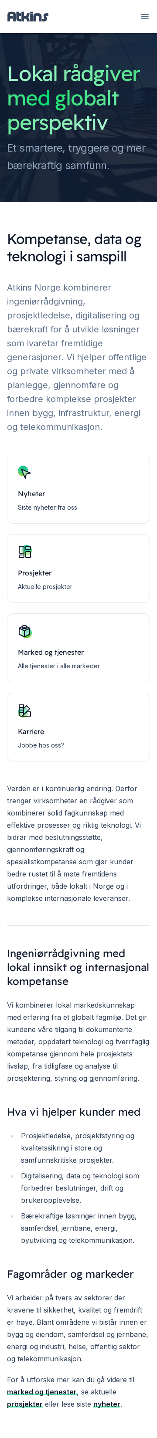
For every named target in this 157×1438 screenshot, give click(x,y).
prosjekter (25, 1404)
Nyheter (31, 493)
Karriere (31, 731)
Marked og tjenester (51, 652)
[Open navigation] (145, 16)
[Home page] (28, 16)
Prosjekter (34, 572)
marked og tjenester (42, 1391)
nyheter (106, 1404)
